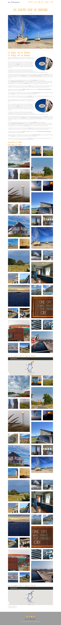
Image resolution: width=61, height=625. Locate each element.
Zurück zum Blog (12, 607)
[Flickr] (31, 616)
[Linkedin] (27, 616)
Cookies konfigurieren (36, 621)
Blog (35, 2)
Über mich (40, 2)
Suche (51, 2)
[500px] (29, 616)
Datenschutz (30, 621)
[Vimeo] (34, 616)
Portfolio (30, 2)
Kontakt (47, 2)
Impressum (25, 621)
